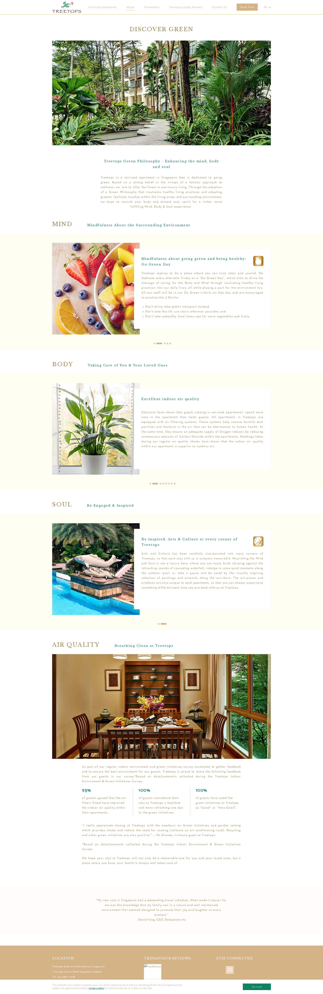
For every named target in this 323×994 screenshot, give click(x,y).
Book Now (247, 7)
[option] (161, 291)
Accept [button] (257, 986)
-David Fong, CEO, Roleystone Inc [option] (161, 910)
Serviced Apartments (103, 7)
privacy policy (96, 988)
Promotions (151, 7)
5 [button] (173, 343)
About (130, 7)
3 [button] (163, 343)
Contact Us (219, 7)
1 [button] (161, 624)
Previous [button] (46, 291)
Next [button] (277, 291)
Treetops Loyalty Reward (185, 7)
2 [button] (169, 624)
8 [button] (177, 483)
